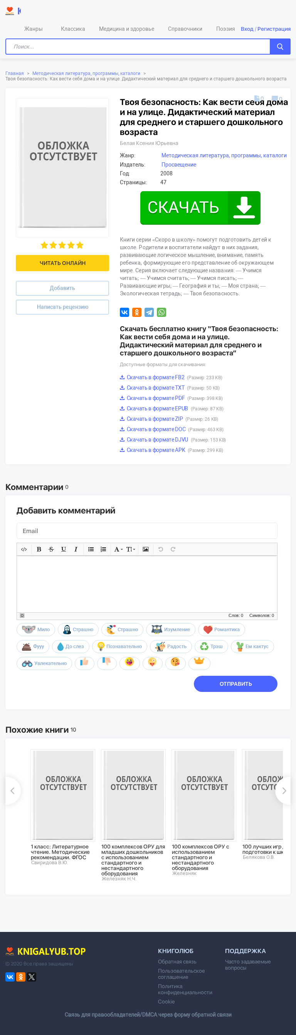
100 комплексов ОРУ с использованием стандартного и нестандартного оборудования (200, 857)
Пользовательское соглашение (181, 974)
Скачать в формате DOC (174, 429)
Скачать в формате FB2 (174, 377)
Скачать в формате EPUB (174, 408)
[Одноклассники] (136, 312)
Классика (73, 29)
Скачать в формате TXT (173, 388)
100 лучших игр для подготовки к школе (267, 849)
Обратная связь (177, 961)
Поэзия (225, 29)
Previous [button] (13, 791)
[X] (31, 977)
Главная (14, 73)
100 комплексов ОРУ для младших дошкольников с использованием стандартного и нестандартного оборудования (133, 860)
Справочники (185, 29)
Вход (247, 29)
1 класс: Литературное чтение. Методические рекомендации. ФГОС (60, 851)
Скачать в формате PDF (174, 398)
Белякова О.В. (259, 857)
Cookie (166, 1001)
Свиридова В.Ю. (49, 862)
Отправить (236, 684)
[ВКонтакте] (124, 312)
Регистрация (274, 29)
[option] (60, 807)
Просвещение (178, 165)
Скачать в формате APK (174, 450)
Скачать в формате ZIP (172, 419)
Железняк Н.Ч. (119, 879)
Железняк (184, 873)
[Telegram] (149, 312)
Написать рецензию (62, 307)
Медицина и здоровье (126, 29)
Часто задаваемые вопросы (248, 964)
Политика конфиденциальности (185, 989)
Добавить (62, 288)
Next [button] (283, 791)
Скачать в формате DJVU (176, 440)
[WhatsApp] (161, 312)
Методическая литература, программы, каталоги (86, 73)
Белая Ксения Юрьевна (149, 143)
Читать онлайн (63, 263)
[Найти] (280, 46)
